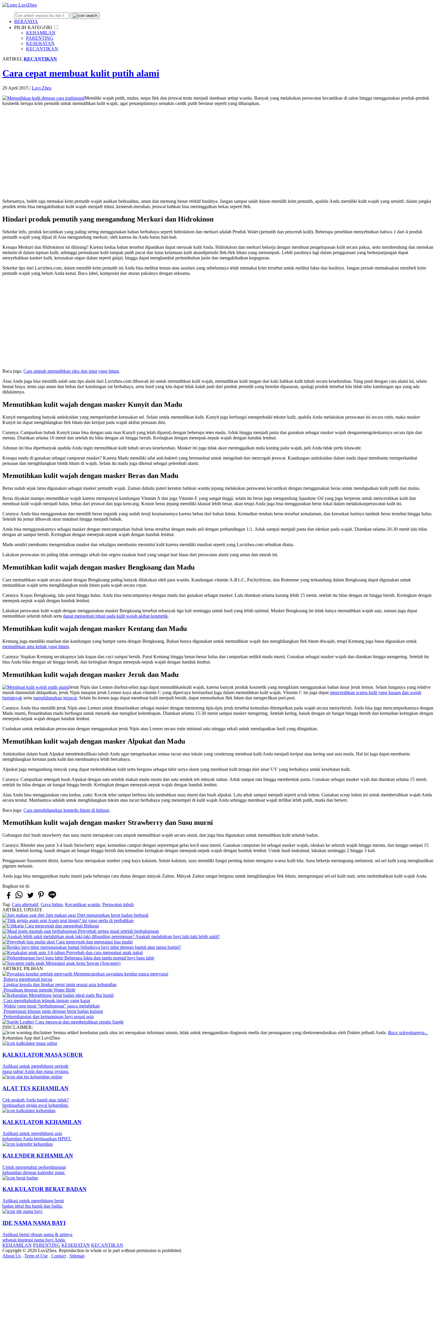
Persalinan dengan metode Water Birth (38, 989)
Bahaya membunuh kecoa (27, 979)
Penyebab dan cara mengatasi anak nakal (104, 952)
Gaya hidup (52, 904)
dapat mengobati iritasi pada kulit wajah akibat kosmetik (115, 615)
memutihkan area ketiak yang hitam (35, 646)
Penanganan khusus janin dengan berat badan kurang (52, 1011)
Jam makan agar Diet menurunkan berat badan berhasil (96, 915)
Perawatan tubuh (118, 904)
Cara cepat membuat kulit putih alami (80, 73)
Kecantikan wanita (82, 904)
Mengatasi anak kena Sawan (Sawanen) (82, 963)
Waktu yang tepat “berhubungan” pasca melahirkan (51, 1005)
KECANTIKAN (42, 48)
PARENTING (39, 38)
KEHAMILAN (40, 32)
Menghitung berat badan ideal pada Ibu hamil (71, 995)
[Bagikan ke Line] (52, 898)
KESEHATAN (40, 43)
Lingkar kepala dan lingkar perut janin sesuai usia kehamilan (59, 984)
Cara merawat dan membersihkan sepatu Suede (79, 1021)
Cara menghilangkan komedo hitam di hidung (66, 810)
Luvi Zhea (41, 87)
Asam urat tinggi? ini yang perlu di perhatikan (90, 920)
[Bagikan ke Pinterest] (41, 898)
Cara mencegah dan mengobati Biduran (61, 925)
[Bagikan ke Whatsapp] (19, 898)
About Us (11, 1255)
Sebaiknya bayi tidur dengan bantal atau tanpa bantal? (130, 947)
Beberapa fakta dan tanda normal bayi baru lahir (108, 957)
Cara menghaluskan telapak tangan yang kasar (46, 1000)
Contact (58, 1255)
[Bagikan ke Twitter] (30, 897)
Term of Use (36, 1255)
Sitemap (77, 1255)
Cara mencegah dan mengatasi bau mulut (94, 941)
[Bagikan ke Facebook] (8, 897)
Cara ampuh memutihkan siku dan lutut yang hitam (71, 371)
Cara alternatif (25, 904)
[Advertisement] (218, 152)
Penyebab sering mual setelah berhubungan (118, 931)
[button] (56, 27)
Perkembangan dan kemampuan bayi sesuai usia (48, 1016)
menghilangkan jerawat (55, 697)
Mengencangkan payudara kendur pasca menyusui (120, 973)
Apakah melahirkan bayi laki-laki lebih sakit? (177, 936)
